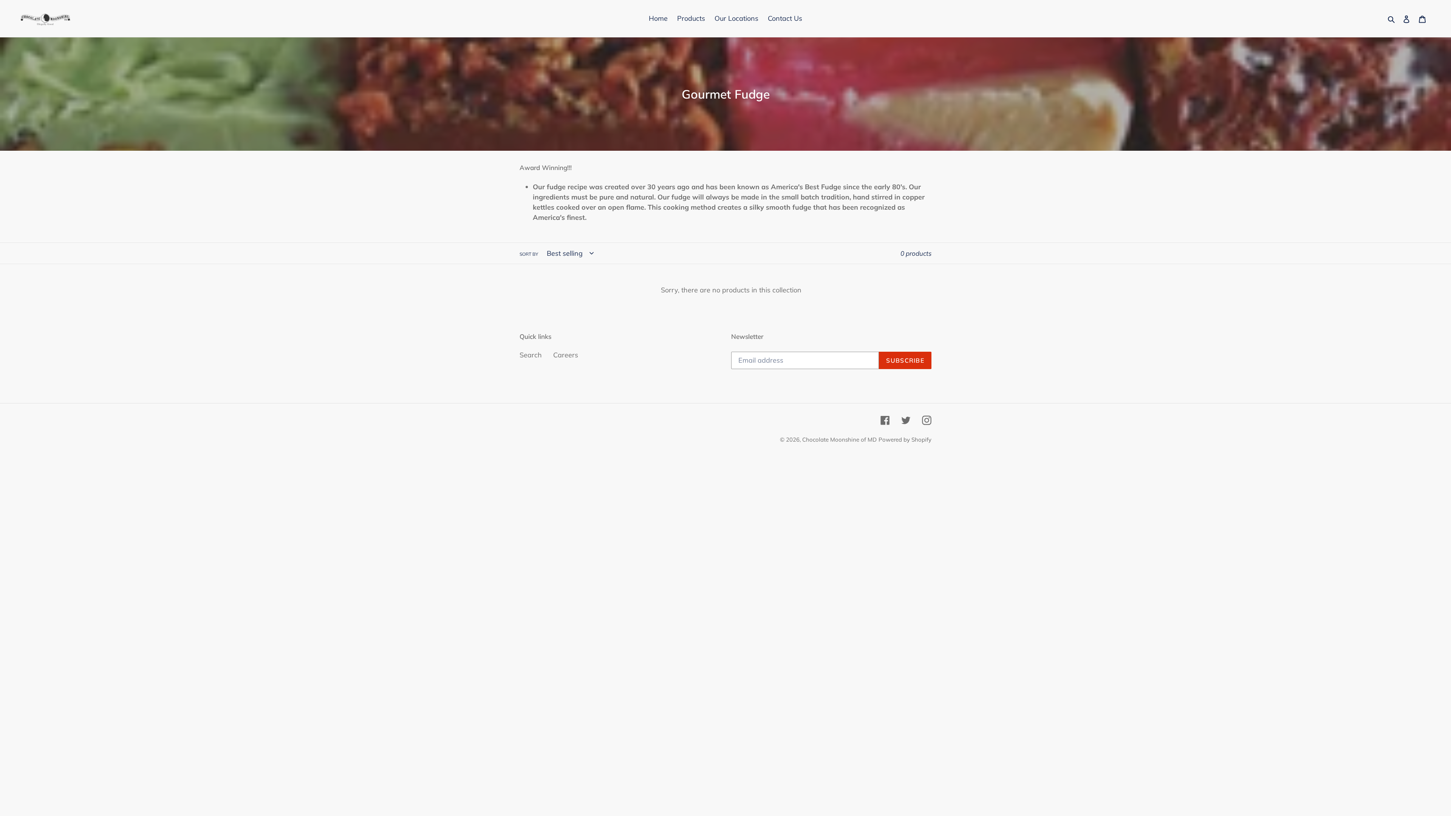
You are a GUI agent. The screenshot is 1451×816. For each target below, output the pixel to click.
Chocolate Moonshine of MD (839, 439)
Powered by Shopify (905, 439)
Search (531, 355)
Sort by (529, 254)
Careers (565, 355)
